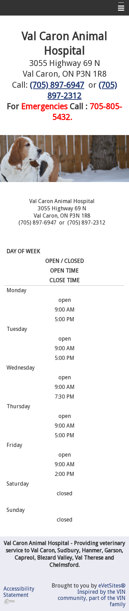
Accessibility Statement (18, 591)
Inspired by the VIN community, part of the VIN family (92, 598)
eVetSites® (112, 585)
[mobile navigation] (118, 8)
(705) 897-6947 (57, 85)
